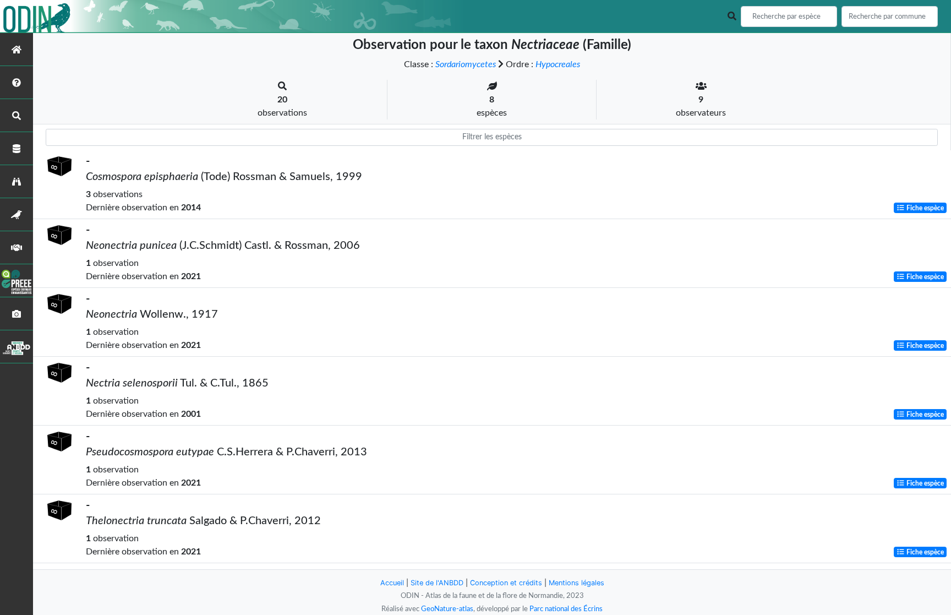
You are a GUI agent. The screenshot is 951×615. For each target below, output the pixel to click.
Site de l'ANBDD (437, 583)
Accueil (392, 583)
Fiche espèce (924, 208)
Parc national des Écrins (566, 609)
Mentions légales (576, 583)
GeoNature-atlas (447, 609)
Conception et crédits (506, 583)
